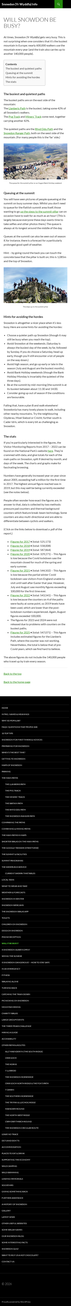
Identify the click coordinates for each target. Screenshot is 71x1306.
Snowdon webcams (13, 905)
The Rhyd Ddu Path (15, 809)
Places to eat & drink (13, 1153)
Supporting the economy (16, 1159)
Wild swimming (10, 1172)
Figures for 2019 (20, 549)
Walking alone (10, 981)
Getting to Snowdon (13, 758)
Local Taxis (8, 879)
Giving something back (15, 1191)
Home (5, 708)
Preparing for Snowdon (15, 746)
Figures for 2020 (20, 554)
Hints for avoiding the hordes (23, 77)
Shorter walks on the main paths (20, 841)
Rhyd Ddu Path (44, 129)
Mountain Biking (11, 1007)
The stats (11, 81)
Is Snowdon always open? (16, 949)
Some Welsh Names (12, 1229)
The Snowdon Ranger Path (20, 816)
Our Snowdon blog (13, 1236)
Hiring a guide (10, 1032)
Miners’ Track (33, 116)
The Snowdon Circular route (22, 1128)
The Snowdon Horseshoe (19, 1077)
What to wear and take (14, 886)
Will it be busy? (10, 943)
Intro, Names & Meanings (15, 714)
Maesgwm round (14, 1109)
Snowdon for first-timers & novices (22, 739)
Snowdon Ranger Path (17, 133)
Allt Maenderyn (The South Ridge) (24, 1051)
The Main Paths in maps (14, 835)
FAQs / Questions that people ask (20, 727)
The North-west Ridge (17, 1115)
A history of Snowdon (14, 1204)
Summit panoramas (12, 860)
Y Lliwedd (10, 1070)
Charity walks (10, 1013)
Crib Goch (11, 1058)
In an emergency (11, 969)
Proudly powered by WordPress (16, 1301)
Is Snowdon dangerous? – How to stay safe (26, 962)
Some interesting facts (15, 1242)
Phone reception (11, 937)
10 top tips (7, 733)
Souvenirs (7, 1185)
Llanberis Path (17, 108)
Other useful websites (14, 1223)
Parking (6, 771)
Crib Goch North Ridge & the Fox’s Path (27, 1083)
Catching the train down (16, 994)
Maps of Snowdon (12, 765)
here (50, 450)
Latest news (8, 1217)
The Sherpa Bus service (14, 867)
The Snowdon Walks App (15, 911)
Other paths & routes (13, 1045)
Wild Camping (9, 1166)
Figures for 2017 (20, 541)
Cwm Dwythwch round (18, 1121)
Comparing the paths (13, 822)
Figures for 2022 (20, 595)
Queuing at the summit (19, 72)
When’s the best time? (13, 752)
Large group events (13, 1019)
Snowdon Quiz (10, 1249)
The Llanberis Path (15, 784)
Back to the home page (17, 682)
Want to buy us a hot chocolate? (20, 1255)
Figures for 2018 (20, 545)
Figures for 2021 (20, 570)
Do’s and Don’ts (10, 1140)
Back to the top (13, 673)
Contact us (8, 1261)
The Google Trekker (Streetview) (20, 848)
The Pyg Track (13, 790)
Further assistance (12, 1198)
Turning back (9, 988)
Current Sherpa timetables (20, 873)
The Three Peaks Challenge (16, 1026)
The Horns (11, 1064)
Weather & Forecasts (13, 892)
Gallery (6, 1210)
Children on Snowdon (14, 924)
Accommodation (11, 1147)
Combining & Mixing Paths (16, 828)
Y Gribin (9, 1089)
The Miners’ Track (15, 797)
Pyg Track (14, 116)
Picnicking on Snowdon (15, 1000)
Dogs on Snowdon (12, 930)
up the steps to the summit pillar (39, 211)
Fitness (6, 975)
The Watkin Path (14, 803)
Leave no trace (10, 1134)
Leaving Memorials (12, 1179)
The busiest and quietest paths (24, 68)
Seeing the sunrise (12, 956)
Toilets (6, 918)
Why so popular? (11, 720)
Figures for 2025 (20, 632)
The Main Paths (10, 778)
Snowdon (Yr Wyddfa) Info (19, 4)
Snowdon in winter (13, 898)
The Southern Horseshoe (19, 1096)
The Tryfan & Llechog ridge (20, 1102)
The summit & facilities (14, 854)
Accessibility (9, 1039)
